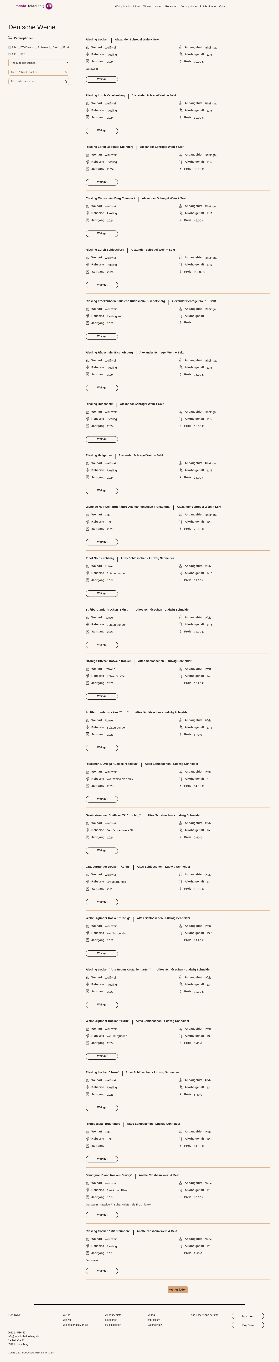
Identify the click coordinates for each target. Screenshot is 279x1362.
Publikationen (208, 6)
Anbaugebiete (189, 6)
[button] (178, 1289)
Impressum (153, 1319)
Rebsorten (171, 6)
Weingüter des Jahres (127, 6)
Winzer (147, 6)
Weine (158, 6)
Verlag (222, 6)
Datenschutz (154, 1324)
